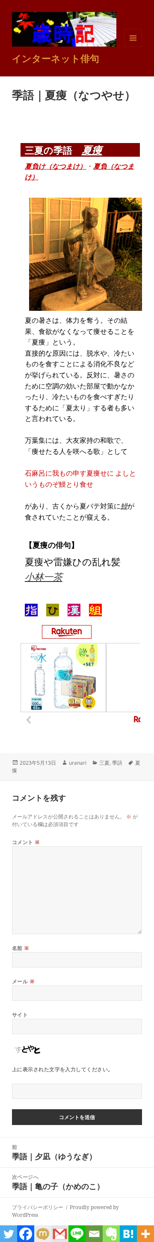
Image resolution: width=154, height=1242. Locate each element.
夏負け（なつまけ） (55, 166)
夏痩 (92, 150)
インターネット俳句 (55, 58)
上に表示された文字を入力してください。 (62, 1069)
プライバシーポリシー (37, 1207)
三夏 (104, 762)
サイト (20, 1014)
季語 (117, 762)
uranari (77, 762)
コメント (26, 842)
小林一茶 (43, 576)
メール (23, 981)
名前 (21, 948)
